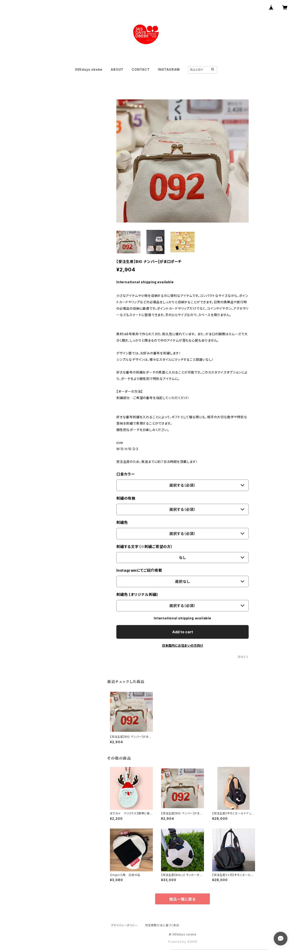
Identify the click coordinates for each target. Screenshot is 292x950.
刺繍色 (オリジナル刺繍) (137, 594)
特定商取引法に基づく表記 (162, 925)
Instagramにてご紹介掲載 (139, 570)
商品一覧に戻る (182, 899)
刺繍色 (122, 522)
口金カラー (125, 474)
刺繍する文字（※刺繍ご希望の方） (144, 546)
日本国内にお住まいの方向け (182, 645)
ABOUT (117, 69)
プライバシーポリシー (124, 925)
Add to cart (182, 632)
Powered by (177, 941)
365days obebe (88, 69)
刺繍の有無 (126, 498)
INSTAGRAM (169, 69)
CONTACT (141, 69)
